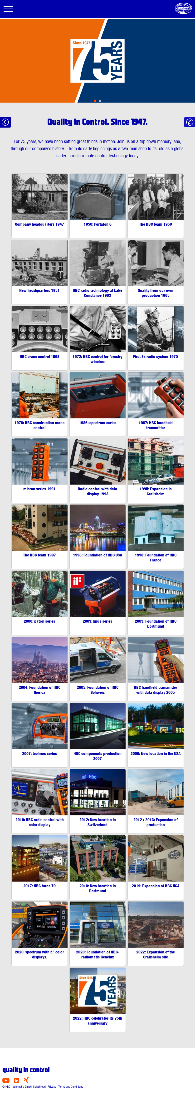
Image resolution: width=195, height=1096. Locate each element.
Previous (20, 64)
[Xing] (26, 1081)
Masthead (40, 1086)
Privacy (52, 1086)
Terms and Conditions (70, 1086)
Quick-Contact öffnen (189, 122)
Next (175, 64)
